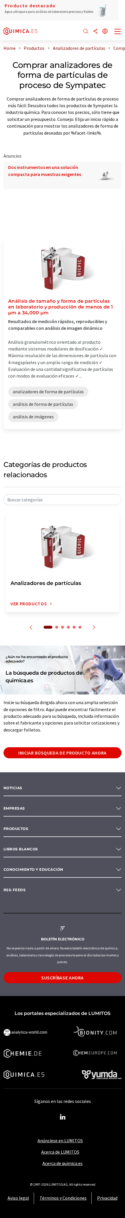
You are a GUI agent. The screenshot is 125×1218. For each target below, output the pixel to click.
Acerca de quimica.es (62, 1163)
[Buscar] (86, 31)
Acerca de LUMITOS (60, 1152)
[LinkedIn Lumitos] (62, 1117)
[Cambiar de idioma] (105, 31)
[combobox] (62, 499)
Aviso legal (18, 1198)
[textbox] (62, 499)
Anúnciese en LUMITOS (60, 1140)
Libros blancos (20, 849)
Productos (15, 828)
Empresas (14, 808)
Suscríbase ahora (62, 978)
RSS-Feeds (14, 890)
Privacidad (107, 1198)
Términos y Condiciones (63, 1198)
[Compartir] (95, 31)
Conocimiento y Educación (33, 869)
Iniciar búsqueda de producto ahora (62, 753)
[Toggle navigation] (118, 32)
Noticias (12, 788)
